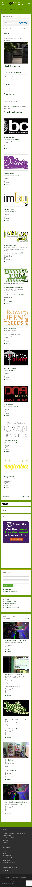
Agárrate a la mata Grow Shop (13, 287)
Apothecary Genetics (11, 368)
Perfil (6, 33)
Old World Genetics (10, 441)
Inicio (2, 9)
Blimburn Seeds (9, 209)
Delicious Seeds (9, 173)
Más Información (12, 66)
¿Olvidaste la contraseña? (10, 591)
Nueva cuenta (7, 589)
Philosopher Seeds (10, 245)
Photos (7, 84)
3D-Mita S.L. (9, 760)
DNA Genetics (8, 404)
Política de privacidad (8, 881)
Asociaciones (9, 605)
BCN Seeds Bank (9, 137)
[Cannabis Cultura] (16, 5)
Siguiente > (25, 496)
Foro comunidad (7, 855)
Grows (7, 599)
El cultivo (5, 840)
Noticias (5, 851)
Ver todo (26, 618)
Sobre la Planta (7, 835)
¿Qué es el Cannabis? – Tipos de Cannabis (14, 833)
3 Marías (7, 718)
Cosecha (5, 842)
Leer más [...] (18, 139)
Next (26, 22)
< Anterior (6, 496)
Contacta (17, 881)
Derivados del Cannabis (12, 607)
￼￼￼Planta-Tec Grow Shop (14, 674)
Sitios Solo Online (9, 9)
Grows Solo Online (10, 601)
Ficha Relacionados (13, 112)
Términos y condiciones (8, 883)
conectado (14, 106)
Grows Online (6, 860)
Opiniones (9, 94)
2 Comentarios (10, 777)
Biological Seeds (9, 477)
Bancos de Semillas (18, 9)
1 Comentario (9, 301)
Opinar (7, 146)
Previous (6, 22)
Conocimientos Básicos (9, 838)
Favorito (7, 148)
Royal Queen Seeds (10, 328)
